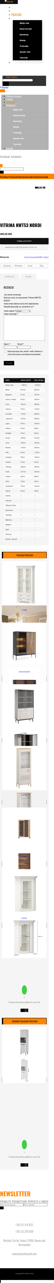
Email (20, 344)
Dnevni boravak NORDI (33, 257)
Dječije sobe (24, 23)
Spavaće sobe (25, 51)
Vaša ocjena (10, 311)
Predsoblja (24, 46)
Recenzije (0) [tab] (9, 276)
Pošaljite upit (24, 241)
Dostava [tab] (28, 276)
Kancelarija (24, 34)
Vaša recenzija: (11, 314)
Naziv (7, 344)
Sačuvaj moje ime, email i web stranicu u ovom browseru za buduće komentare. (25, 353)
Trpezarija (24, 57)
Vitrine (46, 257)
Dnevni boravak (26, 28)
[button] (6, 67)
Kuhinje (23, 40)
